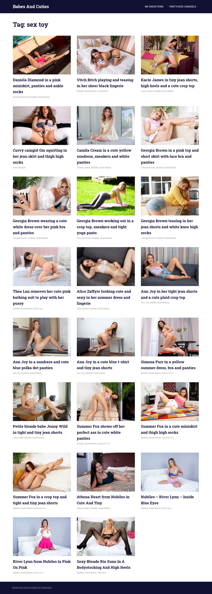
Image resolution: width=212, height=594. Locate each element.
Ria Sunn (101, 572)
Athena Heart (83, 508)
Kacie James (147, 91)
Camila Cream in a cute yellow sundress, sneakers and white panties (104, 156)
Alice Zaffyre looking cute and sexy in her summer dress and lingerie (104, 297)
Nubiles (33, 97)
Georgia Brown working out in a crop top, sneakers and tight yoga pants (105, 226)
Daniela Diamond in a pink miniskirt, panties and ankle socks (38, 85)
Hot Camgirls (19, 167)
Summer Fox (103, 443)
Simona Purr (168, 373)
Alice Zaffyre (83, 308)
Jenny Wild (18, 437)
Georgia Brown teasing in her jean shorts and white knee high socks (169, 226)
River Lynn (166, 508)
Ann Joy (145, 302)
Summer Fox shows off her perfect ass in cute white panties (101, 432)
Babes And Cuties (31, 6)
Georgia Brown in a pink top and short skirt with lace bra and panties (170, 156)
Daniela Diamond (21, 97)
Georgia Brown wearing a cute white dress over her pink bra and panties (40, 226)
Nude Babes (44, 97)
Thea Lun (38, 308)
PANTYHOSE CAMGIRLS (182, 6)
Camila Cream (83, 167)
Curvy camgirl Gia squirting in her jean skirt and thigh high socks (40, 156)
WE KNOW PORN (154, 6)
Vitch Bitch (102, 91)
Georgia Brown (148, 167)
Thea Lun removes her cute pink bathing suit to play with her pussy (42, 297)
